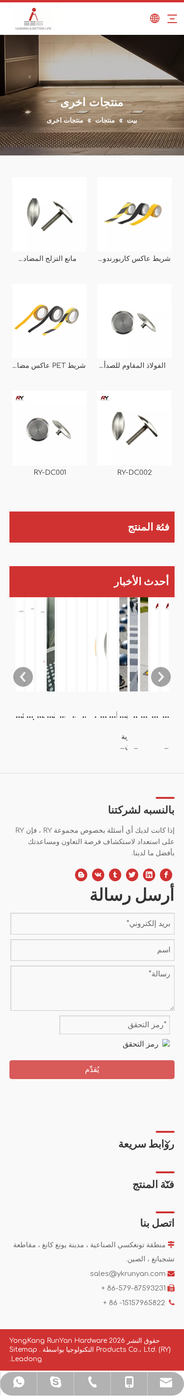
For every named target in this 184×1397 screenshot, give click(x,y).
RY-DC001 (49, 473)
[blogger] (81, 875)
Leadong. (25, 1359)
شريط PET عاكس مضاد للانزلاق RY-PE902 (50, 366)
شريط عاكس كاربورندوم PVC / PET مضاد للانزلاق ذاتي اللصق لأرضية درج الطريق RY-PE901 (135, 259)
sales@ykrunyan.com (128, 1274)
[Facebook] (166, 875)
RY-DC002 (134, 473)
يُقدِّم (92, 1069)
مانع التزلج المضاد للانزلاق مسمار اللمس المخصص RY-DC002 (50, 259)
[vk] (98, 875)
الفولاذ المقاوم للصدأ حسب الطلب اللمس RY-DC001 (134, 366)
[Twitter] (132, 875)
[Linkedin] (149, 875)
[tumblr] (115, 875)
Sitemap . (25, 1349)
